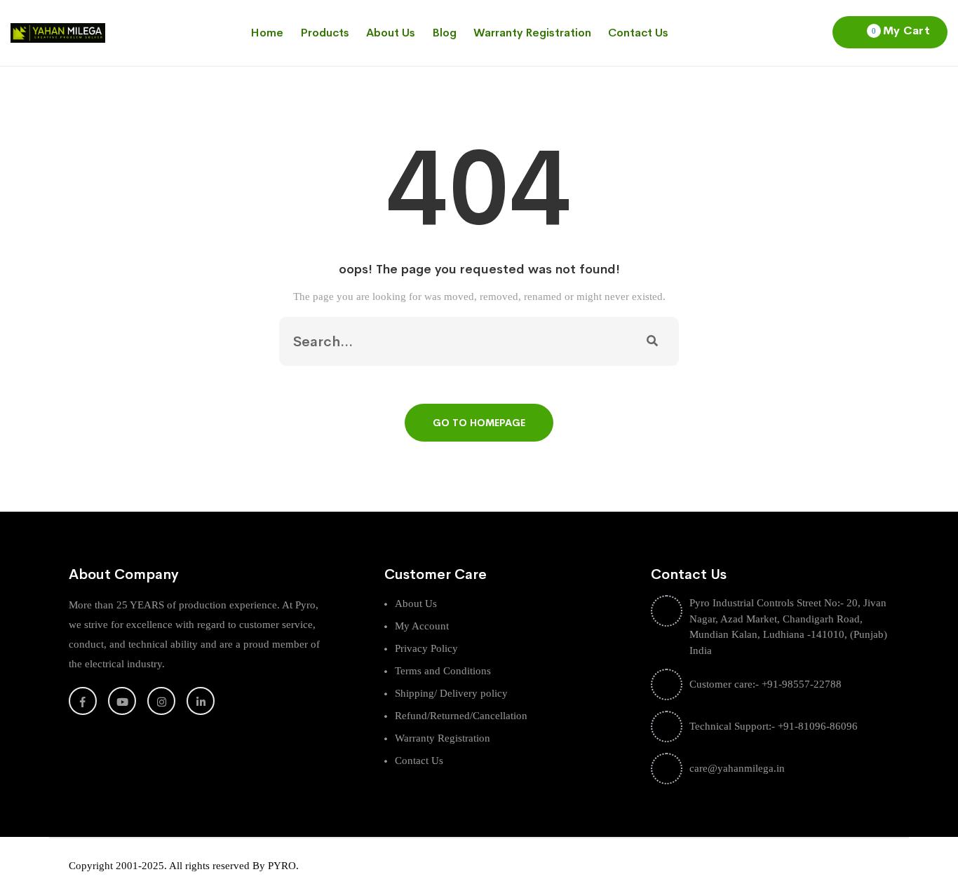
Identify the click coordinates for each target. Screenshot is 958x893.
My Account (422, 626)
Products (324, 32)
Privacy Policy (426, 648)
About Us (390, 32)
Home (266, 32)
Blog (444, 32)
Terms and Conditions (443, 670)
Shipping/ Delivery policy (451, 693)
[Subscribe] (652, 341)
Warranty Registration (532, 32)
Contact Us (638, 32)
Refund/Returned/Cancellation (461, 715)
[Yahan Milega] (58, 32)
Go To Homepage (479, 422)
